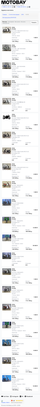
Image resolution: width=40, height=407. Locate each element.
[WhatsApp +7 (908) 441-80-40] (12, 7)
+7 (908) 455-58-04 (21, 7)
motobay (15, 2)
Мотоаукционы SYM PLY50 (9, 17)
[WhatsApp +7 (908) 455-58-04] (27, 7)
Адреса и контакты (7, 10)
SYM (22, 14)
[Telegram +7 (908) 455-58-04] (29, 7)
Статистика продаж (14, 14)
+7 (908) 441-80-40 (6, 7)
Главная (5, 14)
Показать (34, 22)
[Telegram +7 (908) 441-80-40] (14, 7)
